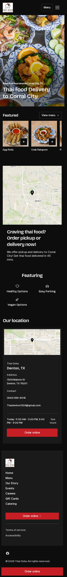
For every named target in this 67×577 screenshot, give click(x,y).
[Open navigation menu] (57, 7)
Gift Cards (12, 498)
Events (9, 488)
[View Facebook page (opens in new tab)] (7, 553)
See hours (53, 421)
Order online (32, 432)
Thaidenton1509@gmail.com (24, 406)
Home (9, 473)
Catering (11, 504)
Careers (10, 493)
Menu (47, 7)
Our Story (11, 483)
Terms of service (15, 530)
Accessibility (13, 535)
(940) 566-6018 (16, 398)
